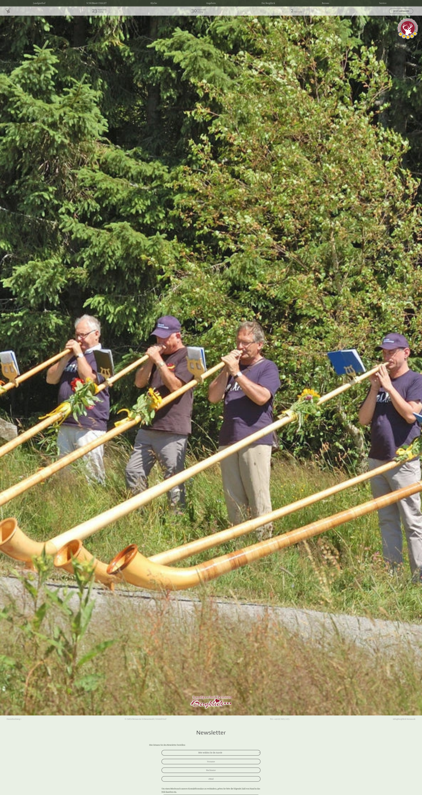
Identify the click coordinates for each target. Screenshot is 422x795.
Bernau (325, 3)
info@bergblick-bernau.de (404, 719)
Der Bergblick (268, 3)
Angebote (211, 3)
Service (382, 3)
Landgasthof (39, 3)
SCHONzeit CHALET (96, 3)
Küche (154, 3)
